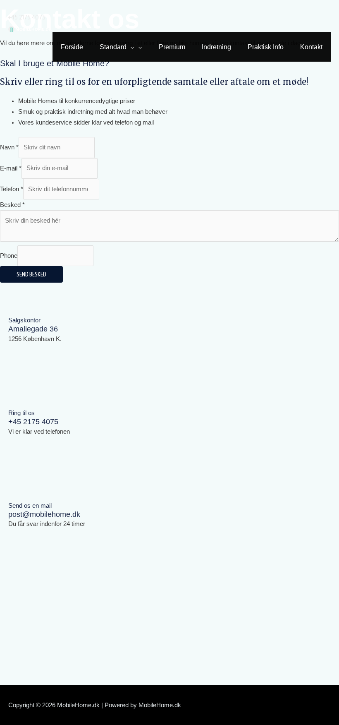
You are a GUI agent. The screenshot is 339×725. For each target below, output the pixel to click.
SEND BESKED (31, 274)
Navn (9, 147)
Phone (8, 255)
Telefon (11, 189)
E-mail (10, 168)
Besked (12, 205)
